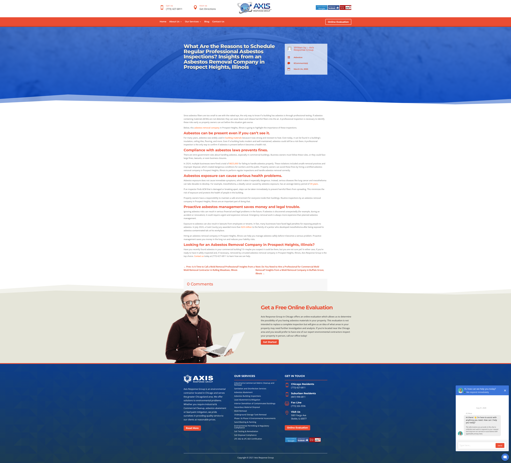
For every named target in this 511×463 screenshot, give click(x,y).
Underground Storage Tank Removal (250, 415)
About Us (174, 22)
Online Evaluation (338, 22)
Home (163, 22)
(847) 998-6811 (298, 396)
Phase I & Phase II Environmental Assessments (255, 418)
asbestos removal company (206, 127)
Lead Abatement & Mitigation (247, 400)
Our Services (192, 22)
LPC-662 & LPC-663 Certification (248, 439)
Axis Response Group (304, 48)
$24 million (246, 227)
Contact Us (218, 22)
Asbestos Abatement (243, 392)
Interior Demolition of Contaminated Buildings (254, 404)
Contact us (199, 256)
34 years (314, 183)
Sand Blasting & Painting (245, 422)
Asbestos (298, 57)
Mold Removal (240, 411)
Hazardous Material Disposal (247, 407)
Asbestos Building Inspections (247, 396)
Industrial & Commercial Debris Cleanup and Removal (254, 384)
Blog (206, 22)
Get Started (270, 342)
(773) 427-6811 (298, 387)
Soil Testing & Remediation (246, 431)
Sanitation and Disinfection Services (250, 389)
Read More (192, 428)
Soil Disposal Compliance (245, 435)
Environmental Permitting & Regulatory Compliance (251, 427)
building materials (233, 137)
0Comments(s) (301, 63)
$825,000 (233, 163)
